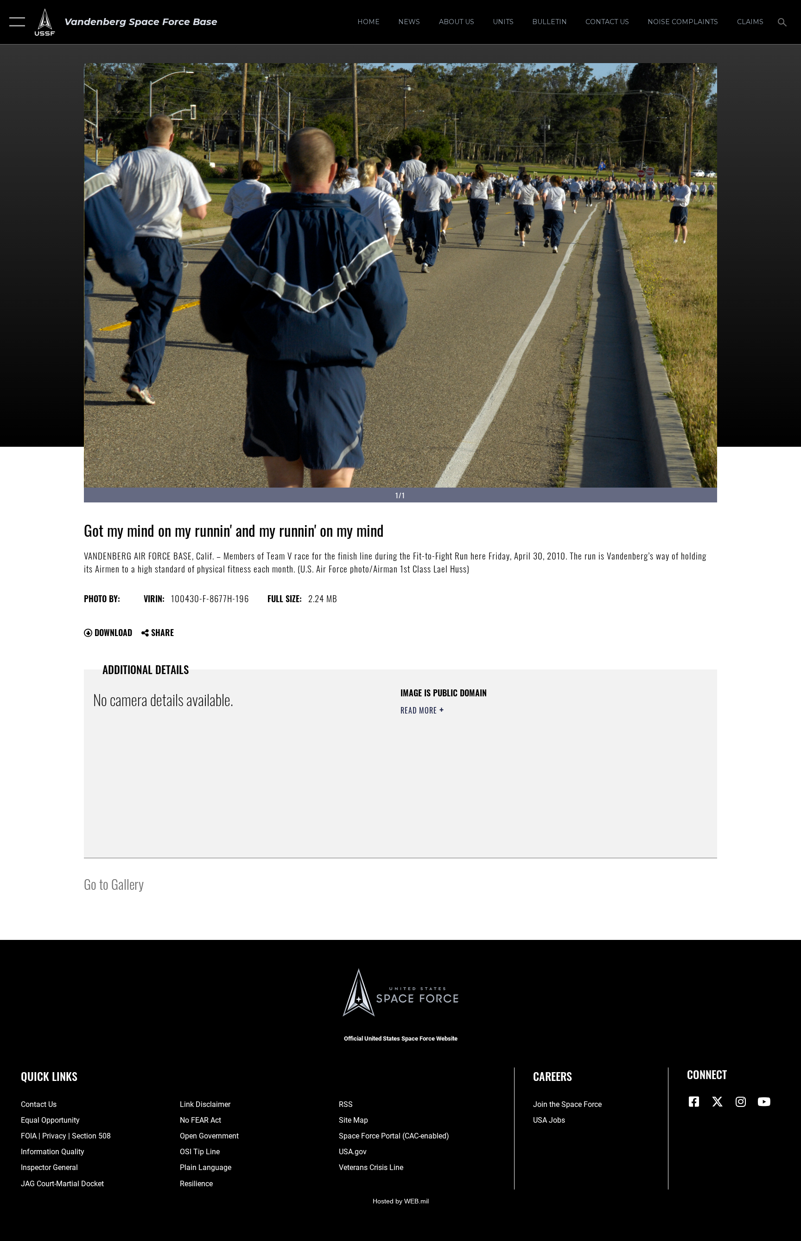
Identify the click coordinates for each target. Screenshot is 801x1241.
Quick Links (49, 1075)
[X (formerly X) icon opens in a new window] (718, 1102)
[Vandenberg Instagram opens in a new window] (741, 1102)
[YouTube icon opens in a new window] (764, 1102)
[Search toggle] (783, 21)
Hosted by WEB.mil (401, 1201)
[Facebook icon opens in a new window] (694, 1102)
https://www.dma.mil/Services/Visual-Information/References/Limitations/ (509, 769)
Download (112, 632)
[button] (15, 22)
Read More (419, 710)
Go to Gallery (114, 884)
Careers (552, 1075)
